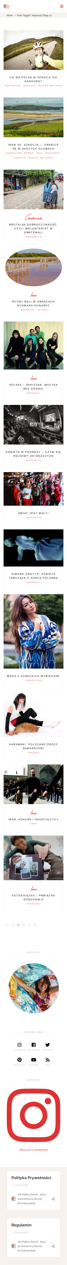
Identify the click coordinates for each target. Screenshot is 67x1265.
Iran (39, 153)
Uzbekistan (33, 680)
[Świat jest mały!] (33, 489)
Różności (34, 393)
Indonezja (27, 310)
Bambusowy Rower (19, 153)
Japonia (33, 753)
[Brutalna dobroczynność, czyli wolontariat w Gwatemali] (33, 189)
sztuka (42, 310)
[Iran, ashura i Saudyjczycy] (33, 784)
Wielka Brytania (50, 86)
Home (10, 15)
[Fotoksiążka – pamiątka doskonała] (33, 858)
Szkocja (29, 86)
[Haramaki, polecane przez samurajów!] (33, 714)
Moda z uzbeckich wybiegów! (33, 676)
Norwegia (34, 582)
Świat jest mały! (33, 513)
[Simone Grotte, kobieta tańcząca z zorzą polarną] (33, 548)
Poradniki (52, 153)
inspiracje (13, 86)
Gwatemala (33, 218)
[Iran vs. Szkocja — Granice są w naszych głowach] (33, 117)
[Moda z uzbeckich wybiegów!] (33, 631)
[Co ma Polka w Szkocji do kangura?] (33, 50)
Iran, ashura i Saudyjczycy (33, 819)
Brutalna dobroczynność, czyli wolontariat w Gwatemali (33, 228)
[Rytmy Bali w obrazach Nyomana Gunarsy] (33, 267)
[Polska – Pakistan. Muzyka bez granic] (33, 345)
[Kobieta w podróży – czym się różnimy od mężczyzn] (33, 425)
